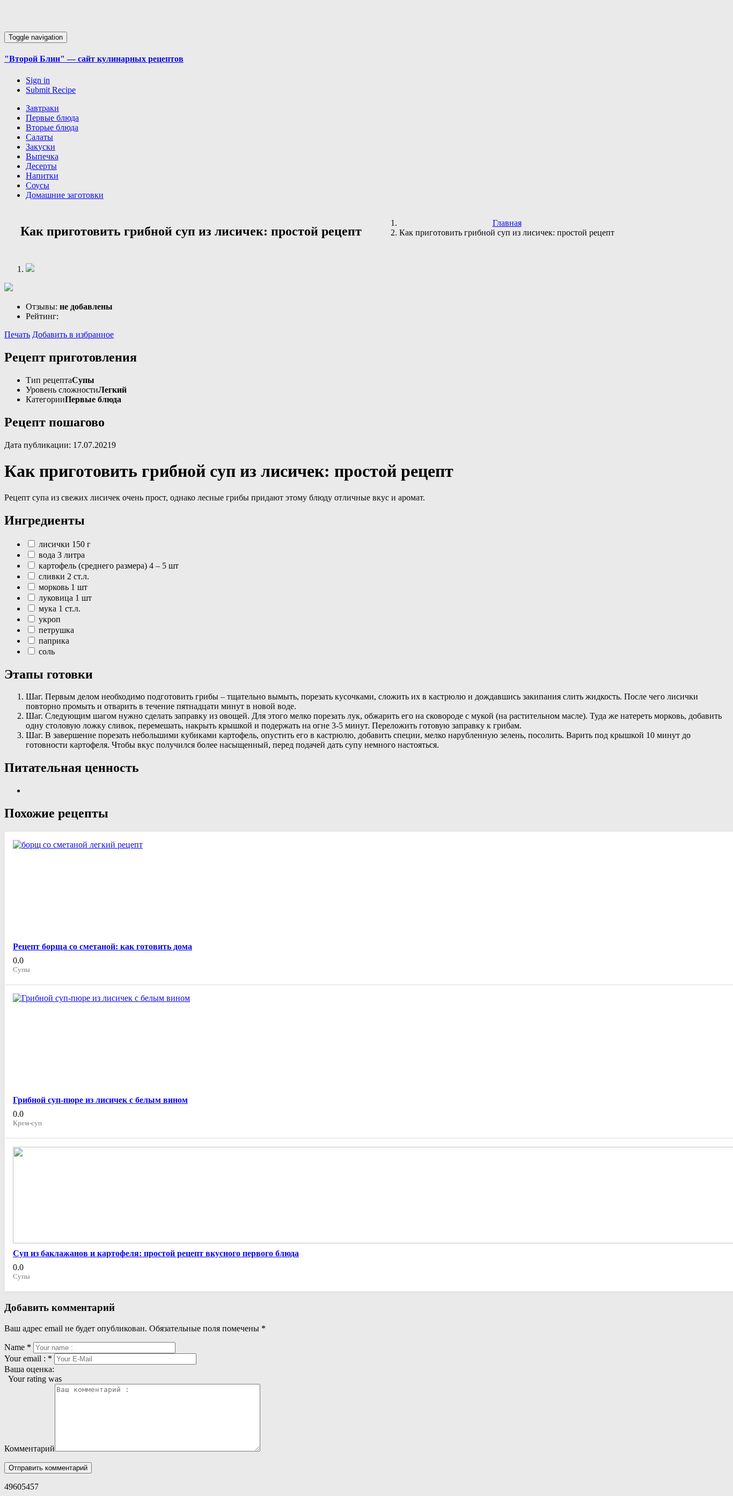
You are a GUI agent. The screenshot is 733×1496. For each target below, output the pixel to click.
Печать (17, 334)
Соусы (37, 185)
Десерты (41, 166)
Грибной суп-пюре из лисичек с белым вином (100, 1099)
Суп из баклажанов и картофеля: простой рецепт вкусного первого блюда (156, 1253)
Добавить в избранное (73, 334)
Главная (507, 222)
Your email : (28, 1358)
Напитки (42, 175)
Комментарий (29, 1448)
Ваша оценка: (29, 1369)
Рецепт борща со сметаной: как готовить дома (102, 946)
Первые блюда (52, 117)
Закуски (40, 146)
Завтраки (42, 108)
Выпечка (42, 156)
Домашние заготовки (65, 195)
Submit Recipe (51, 89)
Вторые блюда (52, 127)
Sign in (38, 80)
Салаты (39, 137)
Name (17, 1347)
